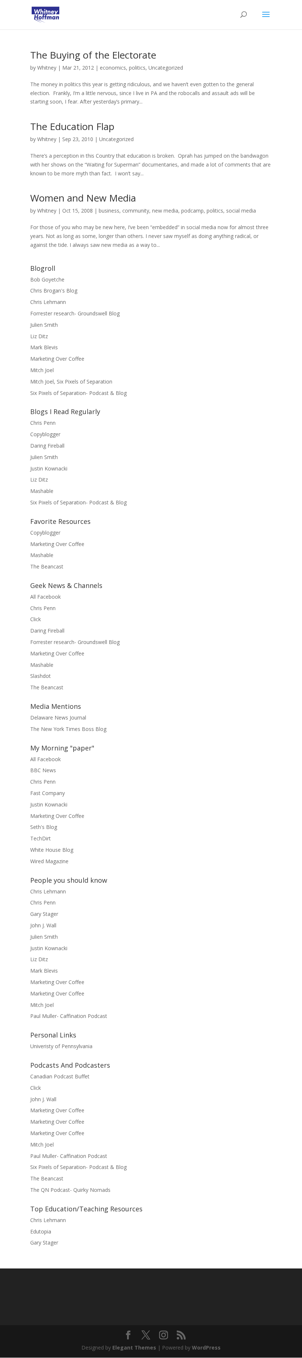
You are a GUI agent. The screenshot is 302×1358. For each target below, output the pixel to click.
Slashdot (40, 675)
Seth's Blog (43, 826)
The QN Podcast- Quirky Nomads (70, 1189)
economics (113, 67)
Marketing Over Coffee (57, 358)
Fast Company (47, 793)
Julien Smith (44, 324)
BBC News (43, 770)
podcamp (192, 210)
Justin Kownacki (48, 468)
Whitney (46, 67)
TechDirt (40, 838)
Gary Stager (44, 913)
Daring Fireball (47, 445)
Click (35, 619)
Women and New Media (83, 197)
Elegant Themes (134, 1347)
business (109, 210)
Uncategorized (165, 67)
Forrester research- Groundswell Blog (75, 313)
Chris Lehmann (48, 301)
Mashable (41, 490)
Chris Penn (43, 422)
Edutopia (40, 1231)
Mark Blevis (44, 347)
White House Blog (51, 849)
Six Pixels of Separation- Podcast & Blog (78, 392)
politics (137, 67)
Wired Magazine (49, 861)
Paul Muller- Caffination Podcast (68, 1015)
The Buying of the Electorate (93, 55)
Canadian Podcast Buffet (59, 1076)
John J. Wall (43, 925)
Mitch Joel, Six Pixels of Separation (71, 381)
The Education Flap (72, 126)
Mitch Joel (42, 370)
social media (241, 210)
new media (165, 210)
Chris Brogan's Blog (53, 290)
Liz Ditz (39, 336)
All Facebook (45, 596)
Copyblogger (45, 434)
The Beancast (46, 566)
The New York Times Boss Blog (68, 728)
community (135, 210)
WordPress (206, 1347)
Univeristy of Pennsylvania (61, 1046)
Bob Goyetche (47, 279)
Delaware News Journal (58, 717)
